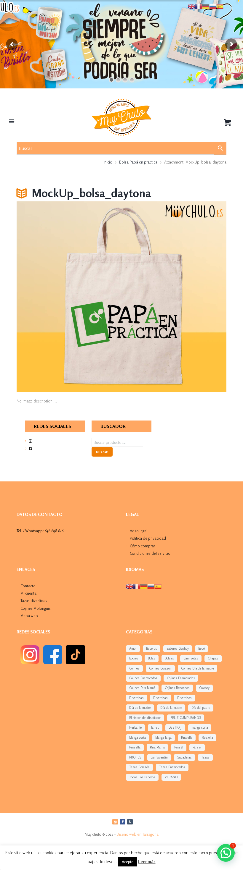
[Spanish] (158, 585)
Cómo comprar (142, 546)
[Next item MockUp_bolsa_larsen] (174, 296)
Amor (133, 648)
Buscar (102, 452)
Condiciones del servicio (150, 553)
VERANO (171, 777)
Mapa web (29, 615)
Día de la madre (140, 708)
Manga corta (137, 737)
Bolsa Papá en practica (138, 162)
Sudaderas (184, 757)
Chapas (213, 658)
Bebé (201, 648)
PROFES (135, 757)
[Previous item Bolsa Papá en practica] (69, 296)
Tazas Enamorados (172, 767)
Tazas (205, 757)
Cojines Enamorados (143, 678)
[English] (129, 585)
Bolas (151, 658)
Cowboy (204, 688)
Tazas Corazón (139, 767)
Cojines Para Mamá (142, 688)
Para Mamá (157, 747)
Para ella (186, 737)
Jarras (155, 727)
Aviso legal (138, 530)
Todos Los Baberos (142, 777)
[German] (143, 585)
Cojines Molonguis (35, 608)
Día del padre (200, 708)
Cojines (134, 668)
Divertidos (184, 698)
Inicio (107, 162)
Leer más (147, 861)
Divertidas (136, 698)
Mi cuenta (28, 593)
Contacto (28, 585)
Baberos (151, 648)
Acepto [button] (128, 861)
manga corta (199, 727)
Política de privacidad (148, 538)
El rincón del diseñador (145, 718)
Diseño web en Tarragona (137, 834)
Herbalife (135, 727)
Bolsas (169, 658)
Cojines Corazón (160, 668)
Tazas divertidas (33, 600)
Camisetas (190, 658)
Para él (178, 747)
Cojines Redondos (177, 688)
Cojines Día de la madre (197, 668)
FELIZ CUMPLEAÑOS (185, 718)
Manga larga (163, 737)
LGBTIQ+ (175, 727)
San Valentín (159, 757)
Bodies (133, 658)
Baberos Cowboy (178, 648)
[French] (136, 585)
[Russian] (150, 585)
